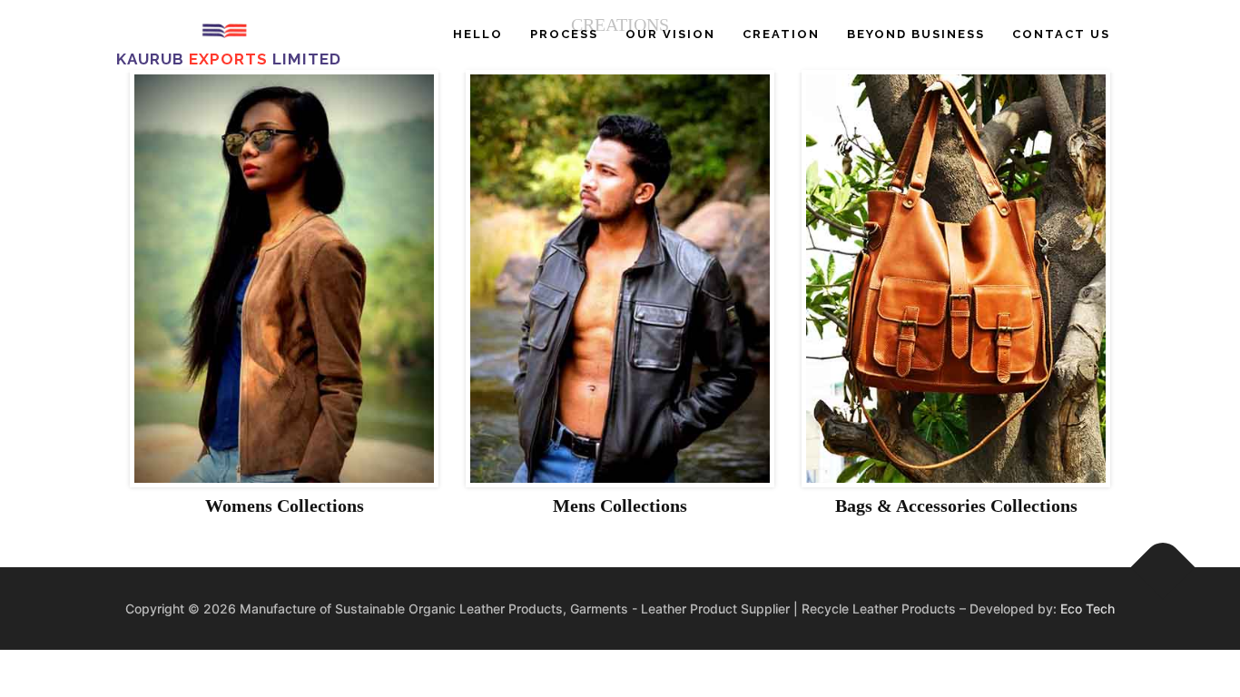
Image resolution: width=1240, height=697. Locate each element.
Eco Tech (1087, 608)
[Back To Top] (1163, 567)
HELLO (478, 34)
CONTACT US (1061, 34)
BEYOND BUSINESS (916, 34)
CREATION (781, 34)
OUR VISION (670, 34)
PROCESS (564, 34)
